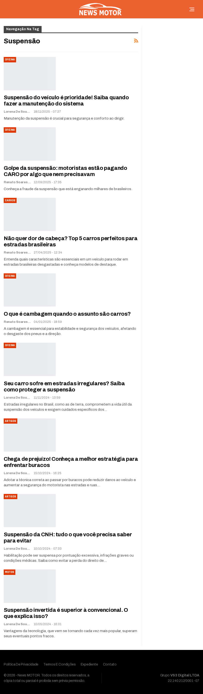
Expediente (89, 664)
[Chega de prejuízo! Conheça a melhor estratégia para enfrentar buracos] (30, 435)
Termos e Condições (59, 664)
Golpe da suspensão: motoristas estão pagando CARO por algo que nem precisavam (65, 171)
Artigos (10, 421)
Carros (10, 200)
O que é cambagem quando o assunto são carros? (67, 314)
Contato (110, 664)
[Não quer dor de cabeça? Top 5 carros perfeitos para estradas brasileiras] (30, 214)
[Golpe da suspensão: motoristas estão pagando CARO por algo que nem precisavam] (30, 143)
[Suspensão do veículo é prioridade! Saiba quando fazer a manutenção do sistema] (30, 73)
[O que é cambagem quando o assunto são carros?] (30, 290)
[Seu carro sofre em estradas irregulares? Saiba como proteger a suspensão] (30, 359)
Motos (9, 572)
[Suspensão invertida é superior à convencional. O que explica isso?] (30, 586)
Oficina (10, 59)
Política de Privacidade (21, 664)
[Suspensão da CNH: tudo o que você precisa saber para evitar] (30, 510)
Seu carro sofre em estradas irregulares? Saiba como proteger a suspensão (64, 387)
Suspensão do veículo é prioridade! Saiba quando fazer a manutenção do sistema (66, 101)
